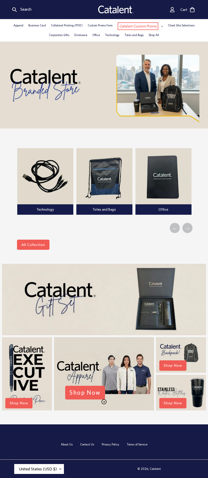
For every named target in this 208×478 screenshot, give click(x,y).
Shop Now (19, 403)
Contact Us (87, 444)
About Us (67, 444)
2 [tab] (104, 220)
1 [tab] (96, 220)
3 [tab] (111, 220)
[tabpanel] (45, 181)
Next (187, 228)
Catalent (155, 469)
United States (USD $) (38, 469)
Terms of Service (137, 444)
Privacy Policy (110, 444)
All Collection (33, 244)
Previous (175, 228)
